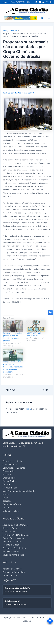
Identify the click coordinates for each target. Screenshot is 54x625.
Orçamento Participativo (14, 548)
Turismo (6, 507)
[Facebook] (40, 2)
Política (6, 494)
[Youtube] (43, 2)
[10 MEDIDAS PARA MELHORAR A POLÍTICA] (36, 326)
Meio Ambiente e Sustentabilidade (19, 491)
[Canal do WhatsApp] (47, 2)
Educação (7, 474)
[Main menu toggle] (48, 18)
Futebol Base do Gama (13, 538)
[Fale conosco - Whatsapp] (50, 2)
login (28, 409)
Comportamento (10, 464)
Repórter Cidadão (11, 551)
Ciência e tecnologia (12, 461)
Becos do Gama (10, 528)
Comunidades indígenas (14, 468)
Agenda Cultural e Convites (16, 525)
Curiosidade (8, 471)
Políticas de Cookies (12, 568)
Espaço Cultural (10, 481)
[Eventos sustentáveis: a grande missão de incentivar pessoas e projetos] (13, 326)
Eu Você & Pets (10, 487)
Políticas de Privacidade (14, 572)
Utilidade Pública (11, 511)
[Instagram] (36, 2)
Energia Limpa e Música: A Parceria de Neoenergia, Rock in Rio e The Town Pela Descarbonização (13, 367)
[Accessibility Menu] (50, 621)
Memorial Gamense (12, 541)
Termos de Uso (10, 575)
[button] (42, 18)
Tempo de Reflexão (12, 504)
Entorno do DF (9, 478)
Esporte (6, 484)
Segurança (8, 501)
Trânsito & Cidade (11, 544)
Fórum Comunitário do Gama (16, 535)
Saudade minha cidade (13, 555)
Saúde (5, 497)
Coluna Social (9, 531)
